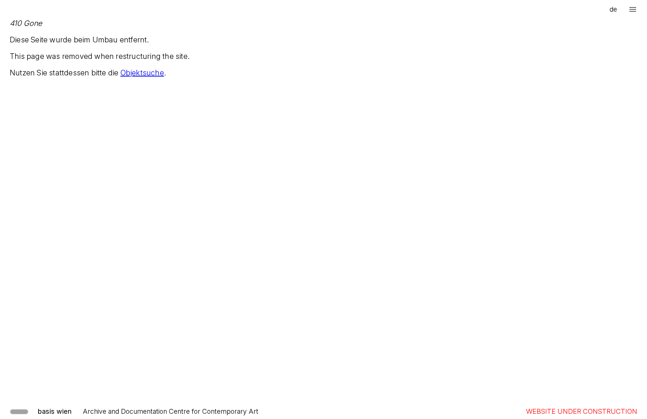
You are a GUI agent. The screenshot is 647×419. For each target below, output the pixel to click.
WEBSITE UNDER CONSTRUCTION (581, 411)
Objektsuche (142, 72)
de (613, 9)
